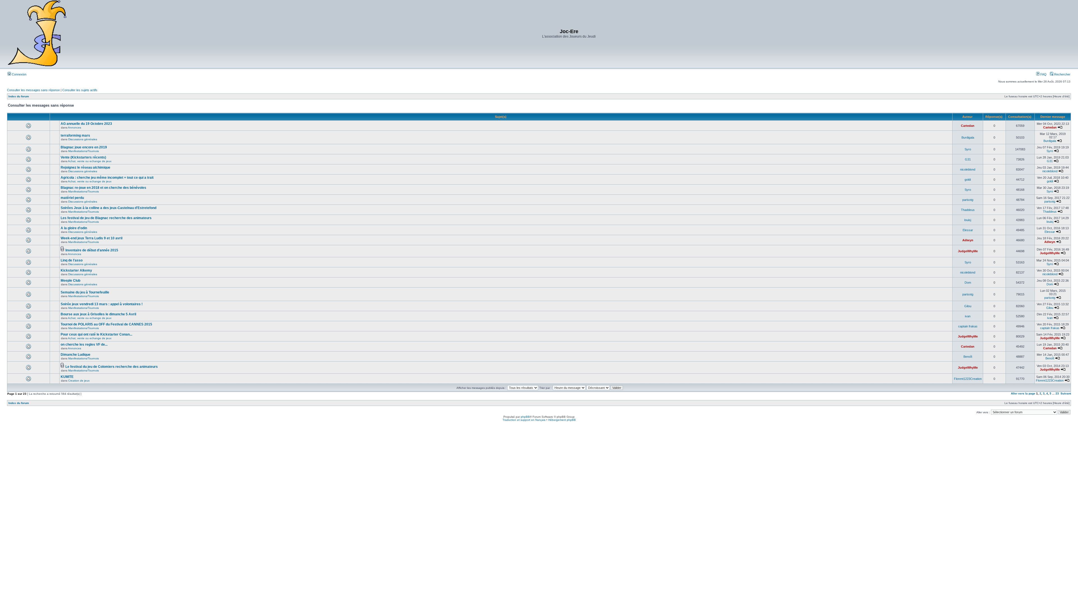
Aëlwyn (967, 240)
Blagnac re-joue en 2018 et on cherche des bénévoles (103, 188)
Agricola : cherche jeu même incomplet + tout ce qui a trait (107, 178)
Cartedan (967, 125)
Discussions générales (82, 139)
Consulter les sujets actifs (79, 90)
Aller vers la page (1023, 393)
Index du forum (18, 96)
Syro (968, 149)
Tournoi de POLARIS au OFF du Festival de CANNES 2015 (106, 324)
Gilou (967, 306)
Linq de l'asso (72, 260)
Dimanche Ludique (75, 355)
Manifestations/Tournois (83, 151)
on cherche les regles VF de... (84, 344)
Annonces (74, 127)
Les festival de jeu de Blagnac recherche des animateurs (106, 218)
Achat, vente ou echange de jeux (89, 161)
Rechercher (1061, 74)
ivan (967, 316)
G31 (968, 159)
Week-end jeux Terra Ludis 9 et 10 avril (91, 238)
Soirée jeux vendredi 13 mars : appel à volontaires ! (102, 304)
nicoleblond (967, 169)
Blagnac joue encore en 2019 (84, 147)
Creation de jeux (79, 380)
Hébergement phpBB (562, 419)
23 (1057, 393)
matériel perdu (72, 198)
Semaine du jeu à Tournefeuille (85, 292)
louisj (967, 220)
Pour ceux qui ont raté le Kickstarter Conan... (96, 334)
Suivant (1066, 393)
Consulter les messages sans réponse (33, 90)
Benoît (967, 356)
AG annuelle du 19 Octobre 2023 (86, 124)
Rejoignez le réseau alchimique (85, 167)
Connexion (18, 74)
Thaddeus (968, 210)
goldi (968, 179)
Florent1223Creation (968, 378)
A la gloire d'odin (74, 228)
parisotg (967, 199)
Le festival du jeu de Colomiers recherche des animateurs (111, 367)
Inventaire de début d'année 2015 (91, 250)
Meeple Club (70, 281)
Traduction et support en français (524, 419)
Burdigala (967, 137)
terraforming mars (75, 135)
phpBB (525, 416)
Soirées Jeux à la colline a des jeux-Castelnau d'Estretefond (108, 208)
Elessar (968, 230)
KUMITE (67, 377)
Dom (968, 282)
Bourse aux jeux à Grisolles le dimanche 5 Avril (98, 314)
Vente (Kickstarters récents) (83, 157)
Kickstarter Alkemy (76, 270)
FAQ (1043, 74)
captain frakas (967, 326)
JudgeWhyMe (968, 251)
